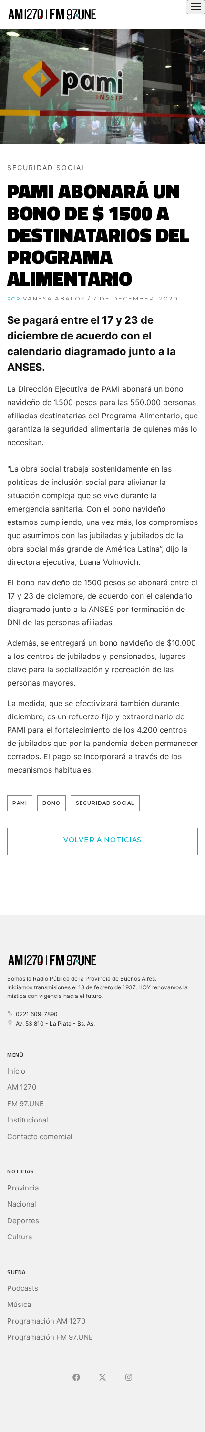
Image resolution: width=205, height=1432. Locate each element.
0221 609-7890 (35, 1013)
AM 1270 (21, 1087)
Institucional (27, 1119)
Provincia (23, 1187)
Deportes (23, 1220)
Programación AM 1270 (46, 1321)
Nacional (21, 1204)
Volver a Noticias (102, 839)
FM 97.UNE (25, 1103)
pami (19, 803)
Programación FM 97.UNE (50, 1337)
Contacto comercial (39, 1136)
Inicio (16, 1070)
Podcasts (22, 1288)
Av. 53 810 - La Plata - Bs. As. (54, 1023)
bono (51, 803)
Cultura (19, 1236)
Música (19, 1304)
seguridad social (105, 803)
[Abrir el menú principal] (196, 7)
